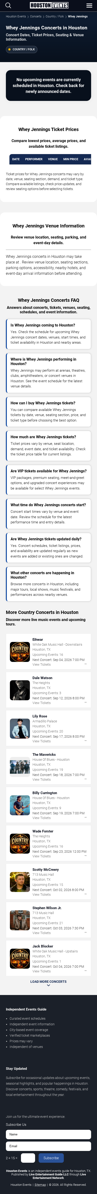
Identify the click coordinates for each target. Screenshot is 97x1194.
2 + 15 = (11, 1158)
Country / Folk (55, 16)
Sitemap (40, 1184)
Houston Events (16, 16)
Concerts (35, 16)
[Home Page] (49, 5)
